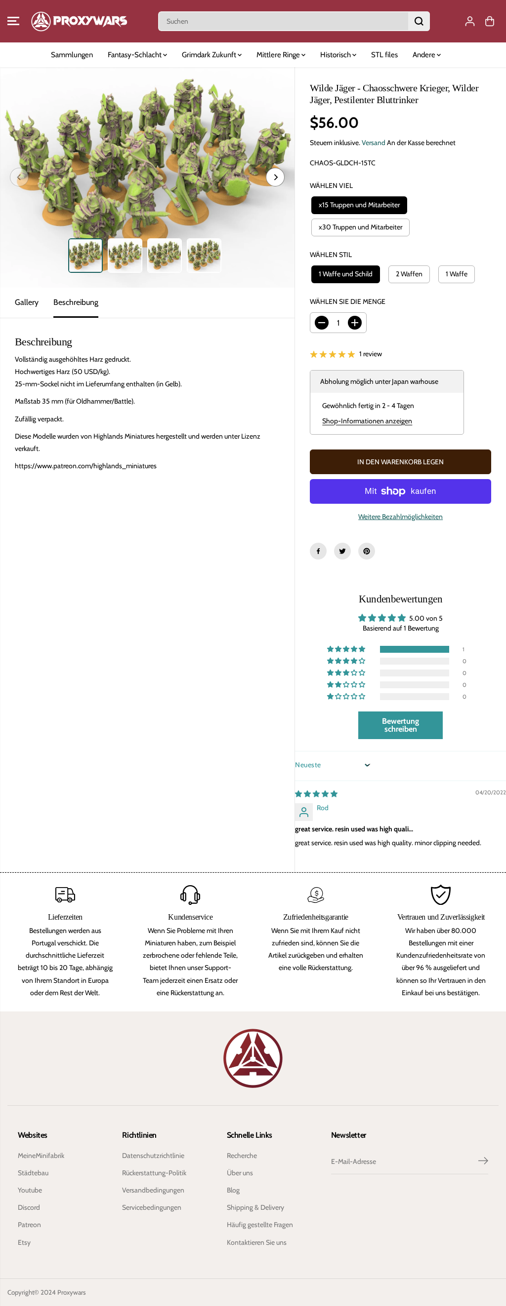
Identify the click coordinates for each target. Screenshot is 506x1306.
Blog (233, 1190)
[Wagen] (490, 21)
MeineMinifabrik (41, 1155)
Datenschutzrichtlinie (153, 1155)
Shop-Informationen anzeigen (367, 420)
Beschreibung (75, 302)
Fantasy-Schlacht (135, 54)
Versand (373, 142)
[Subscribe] (483, 1162)
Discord (29, 1207)
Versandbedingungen (153, 1190)
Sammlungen (72, 54)
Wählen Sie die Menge (347, 301)
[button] (13, 21)
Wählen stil (331, 254)
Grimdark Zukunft (210, 54)
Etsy (24, 1242)
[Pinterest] (366, 551)
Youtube (30, 1190)
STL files (384, 54)
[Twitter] (342, 551)
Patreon (29, 1224)
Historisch (336, 54)
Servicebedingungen (151, 1207)
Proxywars (71, 1292)
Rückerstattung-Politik (154, 1172)
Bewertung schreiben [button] (400, 725)
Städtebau (33, 1172)
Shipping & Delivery (255, 1207)
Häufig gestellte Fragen (260, 1224)
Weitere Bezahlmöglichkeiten (400, 516)
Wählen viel (331, 185)
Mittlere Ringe (278, 54)
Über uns (240, 1172)
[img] (316, 793)
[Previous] (19, 177)
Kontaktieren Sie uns (257, 1242)
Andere (425, 54)
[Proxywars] (79, 21)
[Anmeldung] (470, 21)
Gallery (27, 302)
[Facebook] (318, 551)
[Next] (275, 177)
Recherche (242, 1155)
